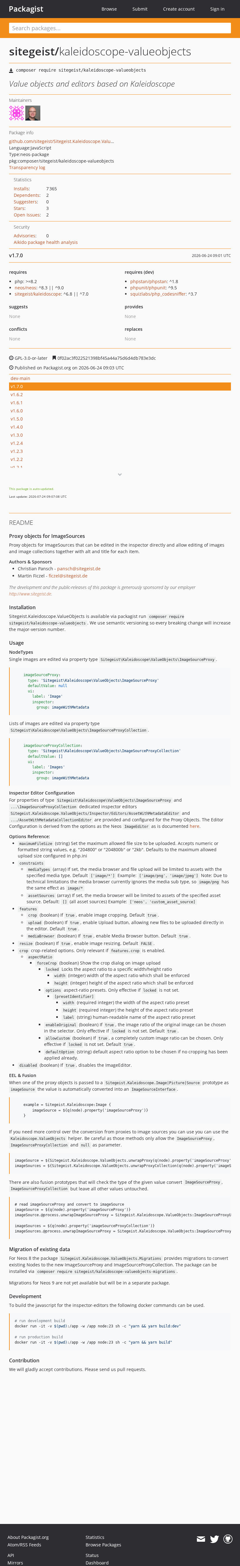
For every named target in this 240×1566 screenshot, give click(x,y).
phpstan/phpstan (148, 281)
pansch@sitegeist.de (79, 569)
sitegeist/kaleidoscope (38, 294)
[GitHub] (227, 1539)
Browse (109, 9)
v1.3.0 (17, 435)
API (11, 1555)
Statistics (95, 1537)
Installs (21, 189)
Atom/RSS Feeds (24, 1545)
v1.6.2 (17, 394)
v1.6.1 (17, 403)
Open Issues (27, 215)
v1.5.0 (17, 419)
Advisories (24, 236)
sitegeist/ (34, 51)
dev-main (20, 378)
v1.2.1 (17, 467)
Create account (179, 9)
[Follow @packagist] (214, 1539)
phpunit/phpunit (148, 288)
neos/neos (25, 288)
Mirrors (15, 1563)
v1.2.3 (17, 451)
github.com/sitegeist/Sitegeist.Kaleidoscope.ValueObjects (69, 141)
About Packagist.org (28, 1537)
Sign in (217, 9)
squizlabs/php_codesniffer (158, 294)
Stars (19, 208)
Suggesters (25, 202)
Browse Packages (103, 1545)
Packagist (26, 9)
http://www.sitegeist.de (30, 594)
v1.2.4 (17, 443)
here (194, 826)
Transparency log (27, 167)
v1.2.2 (17, 459)
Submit (140, 9)
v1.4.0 (17, 427)
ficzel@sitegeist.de (68, 576)
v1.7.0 (17, 386)
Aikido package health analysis (46, 242)
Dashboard (97, 1563)
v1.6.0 (17, 411)
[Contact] (200, 1539)
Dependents (26, 195)
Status (92, 1555)
